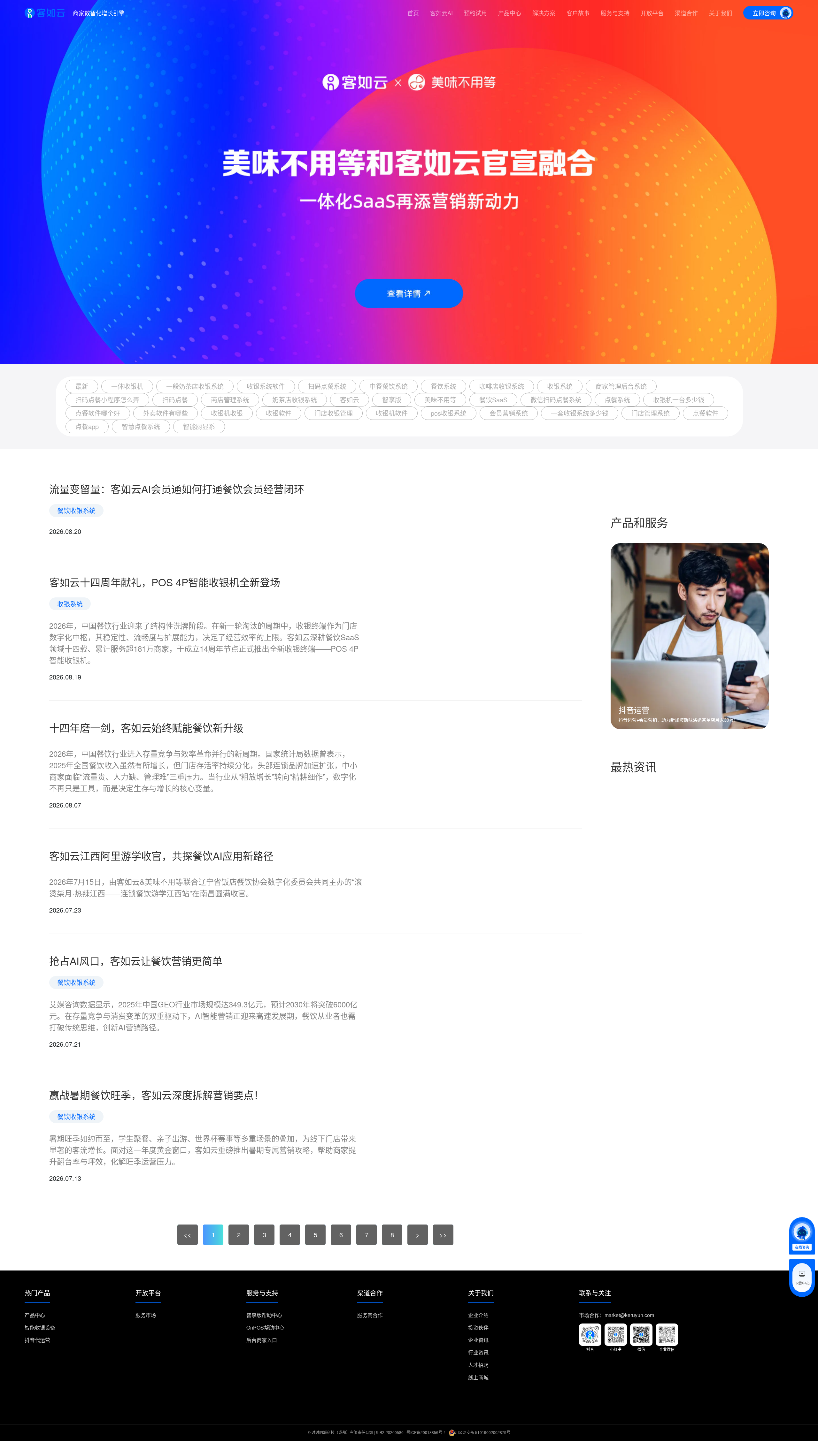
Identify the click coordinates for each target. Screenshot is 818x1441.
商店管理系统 (230, 399)
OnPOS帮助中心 (265, 1327)
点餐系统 (617, 399)
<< (187, 1234)
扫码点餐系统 (327, 386)
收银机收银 (227, 413)
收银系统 (560, 386)
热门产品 (37, 1293)
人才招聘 (478, 1365)
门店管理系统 (650, 413)
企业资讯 (478, 1340)
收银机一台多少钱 (678, 399)
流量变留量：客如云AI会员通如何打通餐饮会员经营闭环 (176, 488)
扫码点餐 (175, 399)
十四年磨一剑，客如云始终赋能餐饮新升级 (146, 727)
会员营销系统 (509, 413)
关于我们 (720, 13)
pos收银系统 (449, 413)
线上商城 (478, 1377)
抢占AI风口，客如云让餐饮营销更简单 (135, 960)
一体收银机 (127, 386)
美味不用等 (440, 399)
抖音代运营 (37, 1340)
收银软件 (278, 413)
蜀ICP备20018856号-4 (426, 1432)
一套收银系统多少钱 (579, 413)
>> (443, 1234)
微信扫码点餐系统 (556, 399)
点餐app (87, 426)
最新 (81, 386)
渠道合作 (686, 13)
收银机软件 (392, 413)
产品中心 (509, 13)
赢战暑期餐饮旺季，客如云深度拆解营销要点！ (156, 1094)
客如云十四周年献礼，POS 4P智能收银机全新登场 (164, 581)
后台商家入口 (261, 1340)
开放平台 (652, 13)
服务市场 (145, 1315)
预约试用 (475, 13)
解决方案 (543, 13)
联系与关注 (595, 1293)
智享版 (391, 399)
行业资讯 (478, 1352)
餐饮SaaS (493, 399)
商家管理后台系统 (621, 386)
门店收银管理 (333, 413)
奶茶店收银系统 (294, 399)
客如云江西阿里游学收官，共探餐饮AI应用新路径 (161, 855)
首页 (413, 13)
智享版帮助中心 (264, 1315)
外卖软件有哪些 (165, 413)
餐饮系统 (443, 386)
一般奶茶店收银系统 (195, 386)
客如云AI (441, 13)
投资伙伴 (478, 1327)
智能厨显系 (199, 426)
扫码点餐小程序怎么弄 (107, 399)
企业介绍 (478, 1315)
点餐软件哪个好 (97, 413)
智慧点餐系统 (141, 426)
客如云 (349, 399)
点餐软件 (705, 413)
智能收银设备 (40, 1327)
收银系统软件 (266, 386)
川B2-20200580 (390, 1432)
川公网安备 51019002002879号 (482, 1432)
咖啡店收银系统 (501, 386)
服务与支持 (615, 13)
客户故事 (578, 13)
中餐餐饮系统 (388, 386)
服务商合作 (370, 1315)
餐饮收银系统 (76, 510)
